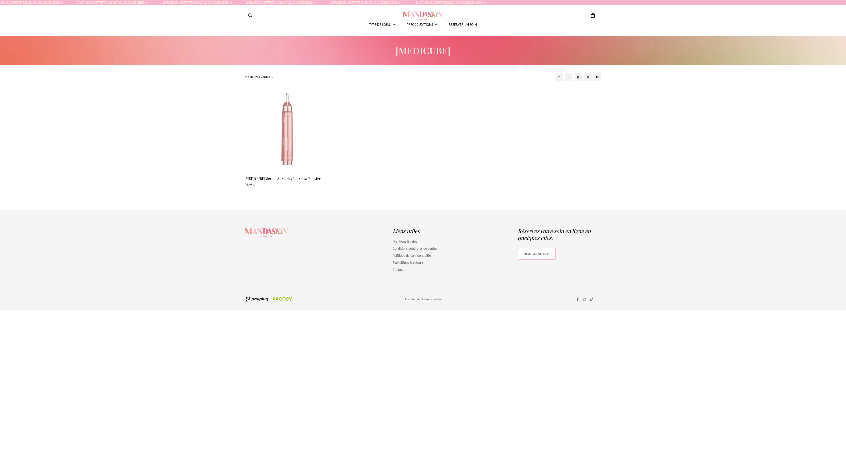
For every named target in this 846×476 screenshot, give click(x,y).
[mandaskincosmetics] (423, 15)
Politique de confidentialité (412, 255)
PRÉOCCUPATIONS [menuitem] (420, 24)
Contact (398, 270)
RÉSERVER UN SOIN (536, 254)
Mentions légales (405, 241)
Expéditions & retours (408, 262)
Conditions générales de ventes (415, 248)
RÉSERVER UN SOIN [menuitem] (463, 24)
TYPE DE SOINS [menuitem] (380, 24)
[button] (592, 15)
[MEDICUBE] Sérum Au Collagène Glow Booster (283, 178)
